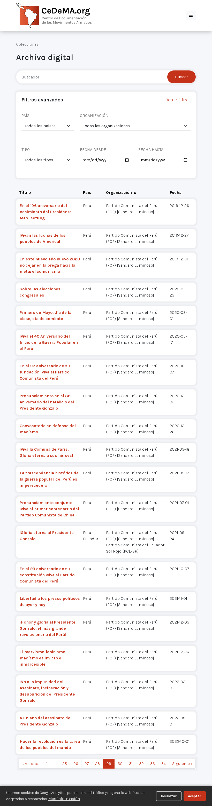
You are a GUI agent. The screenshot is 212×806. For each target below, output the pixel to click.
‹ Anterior (31, 763)
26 (75, 763)
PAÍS (25, 115)
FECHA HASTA (150, 149)
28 (97, 763)
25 (64, 763)
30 (120, 763)
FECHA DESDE (93, 149)
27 (87, 763)
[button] (191, 15)
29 (109, 763)
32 (141, 763)
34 (163, 763)
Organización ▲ (121, 192)
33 (152, 763)
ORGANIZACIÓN (94, 115)
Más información (64, 798)
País (87, 192)
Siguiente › (182, 763)
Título (25, 192)
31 (131, 763)
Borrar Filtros (178, 99)
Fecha (175, 192)
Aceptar (194, 796)
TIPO (25, 149)
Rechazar (169, 796)
